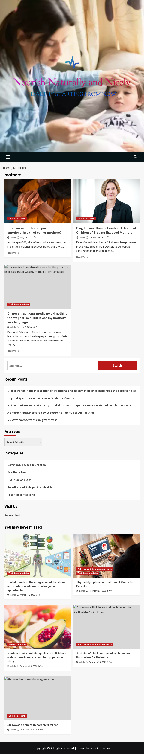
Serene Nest (12, 515)
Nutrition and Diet (19, 479)
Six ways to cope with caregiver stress (32, 420)
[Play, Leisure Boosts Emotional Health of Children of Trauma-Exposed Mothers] (107, 201)
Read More (13, 252)
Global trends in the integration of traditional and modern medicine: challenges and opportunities (71, 390)
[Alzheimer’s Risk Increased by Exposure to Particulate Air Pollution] (107, 627)
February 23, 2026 (28, 666)
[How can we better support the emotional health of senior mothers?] (37, 201)
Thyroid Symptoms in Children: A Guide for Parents (40, 398)
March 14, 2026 (27, 595)
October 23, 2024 (97, 237)
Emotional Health (17, 219)
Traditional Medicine (18, 304)
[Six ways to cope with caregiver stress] (37, 698)
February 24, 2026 (97, 591)
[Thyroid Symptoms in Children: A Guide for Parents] (107, 556)
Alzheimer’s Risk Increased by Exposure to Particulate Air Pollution (51, 412)
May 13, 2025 (26, 237)
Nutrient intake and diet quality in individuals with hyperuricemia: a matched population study (69, 405)
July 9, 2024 (26, 327)
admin (13, 237)
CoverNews (84, 748)
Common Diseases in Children (26, 464)
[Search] (135, 156)
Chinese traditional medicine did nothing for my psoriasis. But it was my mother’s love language (37, 318)
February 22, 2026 (28, 730)
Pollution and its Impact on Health (29, 487)
